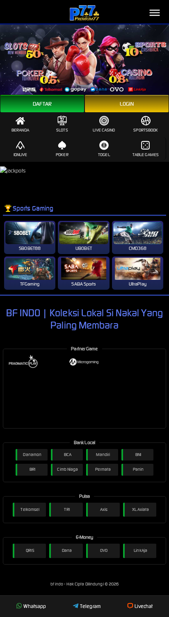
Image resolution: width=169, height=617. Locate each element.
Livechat (144, 606)
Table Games (145, 154)
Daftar (42, 103)
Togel (104, 154)
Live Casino (104, 130)
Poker (62, 154)
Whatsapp (34, 606)
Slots (62, 130)
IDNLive (20, 154)
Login (127, 103)
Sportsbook (145, 130)
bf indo (57, 584)
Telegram (90, 606)
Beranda (20, 130)
